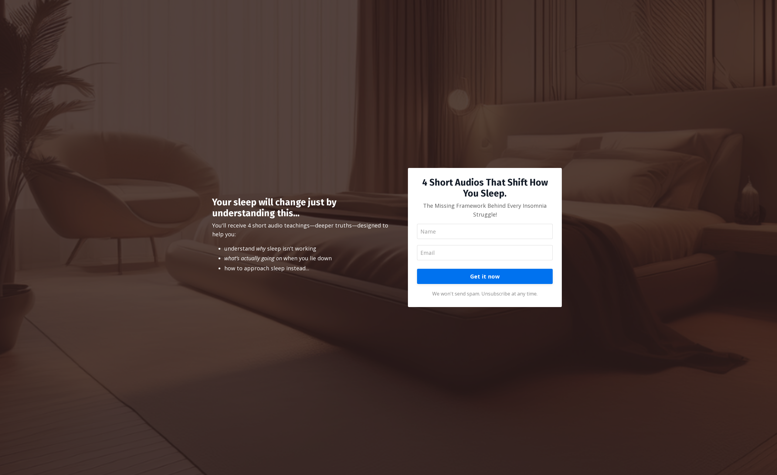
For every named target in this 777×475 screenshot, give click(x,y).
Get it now (485, 276)
